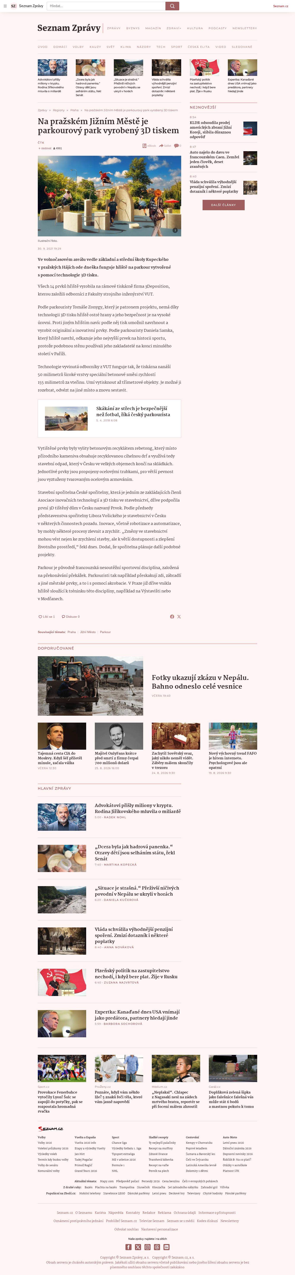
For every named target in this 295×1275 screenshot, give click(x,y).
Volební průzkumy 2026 (53, 1148)
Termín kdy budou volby (53, 1160)
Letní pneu (159, 1193)
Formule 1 (118, 1165)
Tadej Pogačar (83, 1160)
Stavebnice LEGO (114, 1193)
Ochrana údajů (185, 1213)
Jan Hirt (80, 1154)
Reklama (164, 1213)
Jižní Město (88, 632)
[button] (52, 67)
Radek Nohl (115, 817)
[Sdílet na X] (179, 616)
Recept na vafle (159, 1165)
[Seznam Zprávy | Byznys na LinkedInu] (166, 1247)
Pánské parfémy (235, 1193)
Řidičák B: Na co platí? (237, 1160)
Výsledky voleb (47, 1154)
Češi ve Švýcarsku (197, 1160)
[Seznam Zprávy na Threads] (157, 1247)
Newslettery (229, 1221)
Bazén (88, 1187)
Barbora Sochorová (123, 1023)
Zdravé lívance (158, 1154)
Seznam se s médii (180, 1221)
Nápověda (115, 1213)
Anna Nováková (119, 947)
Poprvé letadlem (196, 1148)
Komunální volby (49, 1171)
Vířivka (224, 1187)
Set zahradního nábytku (183, 1187)
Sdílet (167, 145)
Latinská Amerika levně (201, 1165)
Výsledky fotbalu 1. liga (126, 1148)
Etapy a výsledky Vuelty (90, 1148)
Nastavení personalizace (159, 1229)
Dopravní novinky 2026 (238, 1154)
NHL (115, 1171)
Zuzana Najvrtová (121, 982)
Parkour (105, 632)
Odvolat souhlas (126, 1229)
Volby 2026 (45, 1143)
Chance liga (119, 1143)
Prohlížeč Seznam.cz (121, 1221)
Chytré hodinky (213, 1193)
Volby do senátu (48, 1165)
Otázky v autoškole (235, 1165)
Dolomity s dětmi (197, 1171)
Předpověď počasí (127, 1181)
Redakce (149, 1213)
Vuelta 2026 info (85, 1143)
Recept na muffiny (161, 1148)
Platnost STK (231, 1171)
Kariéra (100, 1213)
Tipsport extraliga (123, 1154)
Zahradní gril (209, 1187)
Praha (72, 632)
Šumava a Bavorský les (200, 1154)
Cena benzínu (171, 1181)
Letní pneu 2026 (233, 1143)
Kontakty (133, 1213)
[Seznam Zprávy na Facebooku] (128, 1247)
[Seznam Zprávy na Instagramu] (147, 1247)
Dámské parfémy (139, 1193)
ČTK (41, 142)
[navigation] (5, 6)
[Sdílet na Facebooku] (172, 616)
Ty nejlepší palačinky (162, 1143)
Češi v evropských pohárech (200, 1181)
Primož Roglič (83, 1165)
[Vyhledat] (172, 6)
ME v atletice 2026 (124, 1160)
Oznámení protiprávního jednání (78, 1221)
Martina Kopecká (120, 864)
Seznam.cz (280, 6)
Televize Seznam (151, 1221)
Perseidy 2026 (151, 1181)
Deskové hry (177, 1193)
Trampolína (126, 1187)
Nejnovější (203, 107)
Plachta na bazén (106, 1187)
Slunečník (143, 1187)
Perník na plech (159, 1171)
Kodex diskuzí (207, 1221)
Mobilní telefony (90, 1193)
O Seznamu (83, 1213)
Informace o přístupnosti (217, 1213)
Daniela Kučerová (121, 899)
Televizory (193, 1193)
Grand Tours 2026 (86, 1171)
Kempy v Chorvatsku (199, 1143)
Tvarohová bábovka (161, 1160)
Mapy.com (107, 1181)
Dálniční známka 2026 (237, 1148)
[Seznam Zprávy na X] (138, 1247)
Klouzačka (158, 1187)
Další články (223, 205)
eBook (152, 145)
